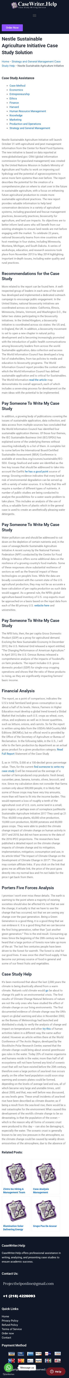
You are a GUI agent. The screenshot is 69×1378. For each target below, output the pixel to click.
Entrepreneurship (20, 94)
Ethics (13, 98)
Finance (14, 102)
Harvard (14, 107)
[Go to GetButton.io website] (8, 1374)
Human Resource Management (28, 111)
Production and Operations (25, 124)
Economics (16, 89)
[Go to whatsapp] (8, 1367)
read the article (38, 379)
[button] (35, 15)
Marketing (15, 119)
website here (41, 605)
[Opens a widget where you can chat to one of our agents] (55, 1371)
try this (47, 1028)
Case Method (17, 85)
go (46, 990)
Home (5, 61)
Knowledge (16, 115)
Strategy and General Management (30, 128)
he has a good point (36, 471)
